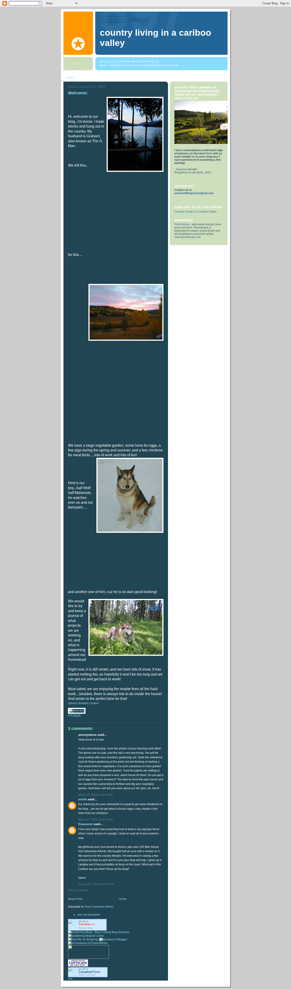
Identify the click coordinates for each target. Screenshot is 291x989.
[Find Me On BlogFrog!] (83, 939)
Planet (89, 972)
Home (70, 77)
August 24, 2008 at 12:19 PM (96, 884)
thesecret (85, 824)
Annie (82, 799)
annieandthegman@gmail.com (194, 193)
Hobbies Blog (85, 928)
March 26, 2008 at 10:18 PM (95, 794)
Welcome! (77, 92)
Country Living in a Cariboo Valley (195, 211)
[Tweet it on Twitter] (76, 710)
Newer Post (75, 899)
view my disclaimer (88, 914)
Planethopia (181, 224)
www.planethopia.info (187, 237)
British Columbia (87, 975)
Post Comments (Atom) (99, 906)
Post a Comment (78, 890)
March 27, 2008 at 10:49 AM (95, 819)
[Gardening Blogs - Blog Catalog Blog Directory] (98, 932)
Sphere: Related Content (83, 703)
